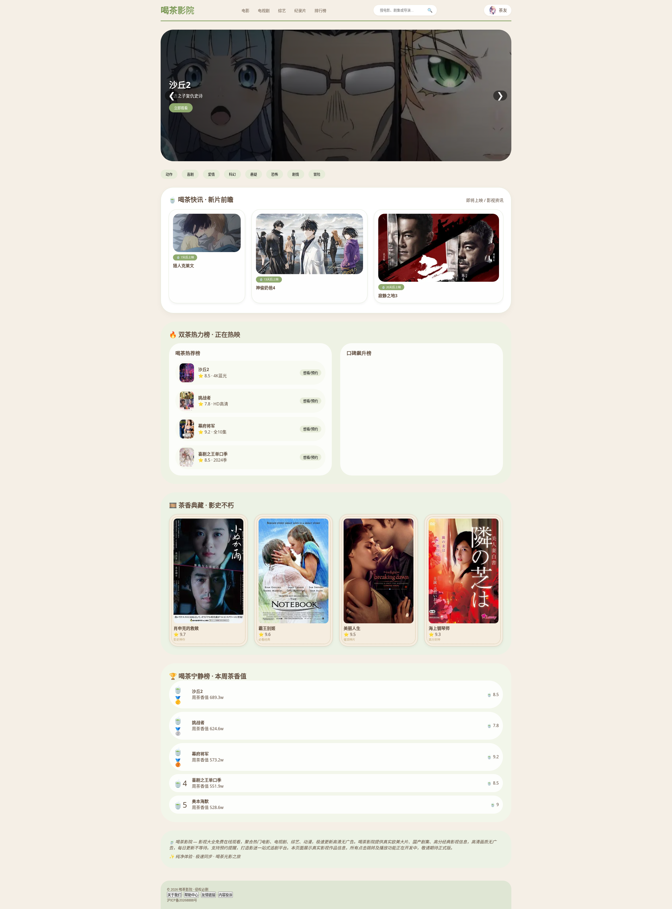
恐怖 (274, 174)
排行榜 (320, 10)
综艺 (282, 10)
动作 (169, 174)
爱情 (211, 174)
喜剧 (190, 174)
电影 (245, 10)
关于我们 (174, 895)
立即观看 (181, 108)
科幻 (232, 174)
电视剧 (264, 10)
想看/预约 (310, 373)
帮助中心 (191, 895)
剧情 (295, 174)
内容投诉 (225, 895)
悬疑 (253, 174)
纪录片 (300, 10)
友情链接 (208, 895)
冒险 (316, 174)
